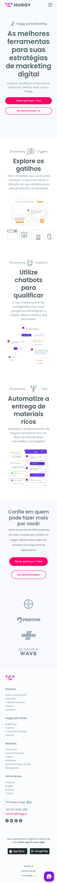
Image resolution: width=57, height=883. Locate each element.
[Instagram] (20, 821)
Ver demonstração (27, 110)
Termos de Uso (28, 870)
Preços (9, 706)
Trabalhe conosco (15, 702)
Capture (10, 782)
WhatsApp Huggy (15, 802)
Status (27, 866)
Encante (10, 789)
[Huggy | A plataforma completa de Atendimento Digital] (18, 5)
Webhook (10, 760)
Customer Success (16, 731)
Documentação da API (18, 764)
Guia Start (11, 749)
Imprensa (10, 698)
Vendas (9, 735)
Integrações (12, 767)
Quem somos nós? (16, 694)
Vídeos (9, 756)
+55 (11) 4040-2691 (16, 809)
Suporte (9, 727)
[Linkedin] (11, 821)
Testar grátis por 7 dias (28, 100)
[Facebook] (16, 821)
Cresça (9, 793)
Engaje (9, 786)
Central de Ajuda (14, 753)
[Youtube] (7, 821)
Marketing (10, 724)
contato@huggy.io (16, 814)
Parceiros (10, 709)
